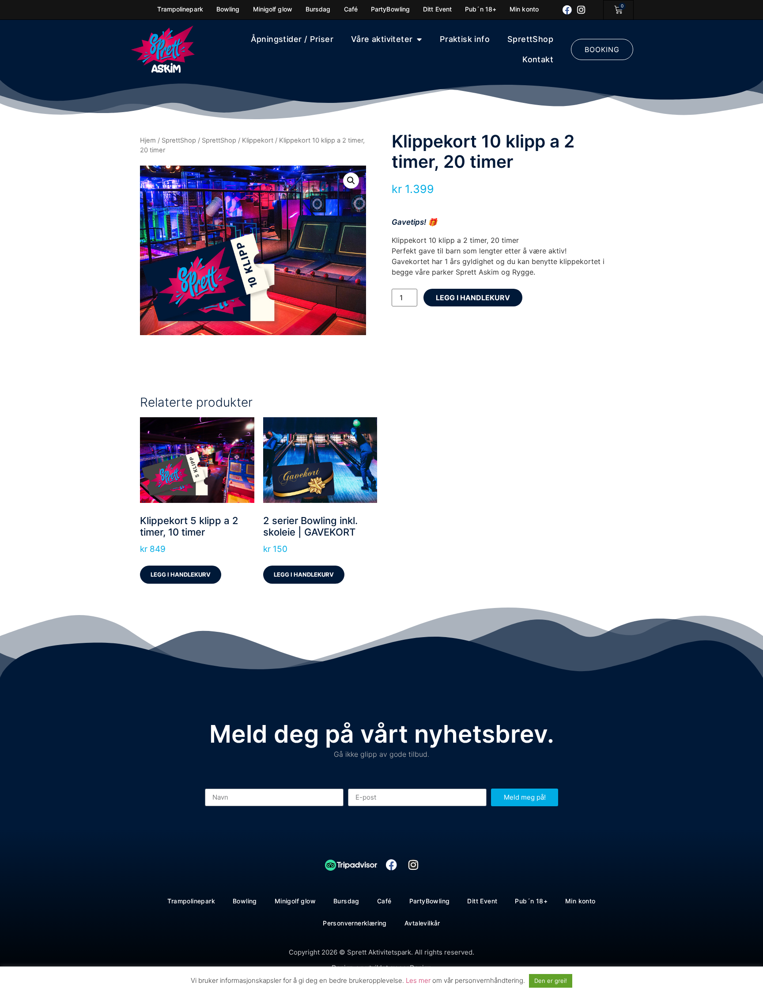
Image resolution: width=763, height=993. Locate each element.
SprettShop (530, 39)
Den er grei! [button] (550, 980)
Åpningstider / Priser (292, 39)
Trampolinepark (191, 901)
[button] (351, 181)
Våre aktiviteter (381, 39)
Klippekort (257, 140)
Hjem (148, 140)
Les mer (419, 980)
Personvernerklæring (355, 923)
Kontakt (537, 59)
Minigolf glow (295, 901)
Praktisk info (465, 39)
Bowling (245, 901)
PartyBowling (429, 901)
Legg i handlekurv (473, 297)
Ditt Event (482, 901)
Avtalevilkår (422, 923)
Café (384, 901)
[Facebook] (567, 10)
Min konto (580, 901)
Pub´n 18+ (531, 901)
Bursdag (346, 901)
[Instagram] (581, 10)
